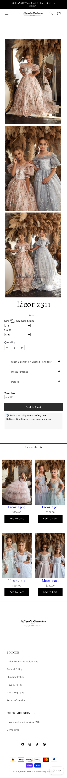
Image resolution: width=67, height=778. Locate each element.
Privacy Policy (14, 685)
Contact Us (13, 730)
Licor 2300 (17, 507)
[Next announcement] (60, 4)
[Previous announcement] (6, 4)
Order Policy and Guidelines (22, 661)
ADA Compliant (15, 692)
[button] (7, 13)
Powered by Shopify (45, 771)
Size (19, 320)
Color (7, 329)
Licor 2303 (50, 580)
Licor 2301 (50, 507)
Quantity (9, 342)
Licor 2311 (33, 304)
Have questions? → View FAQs (23, 722)
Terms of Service (16, 700)
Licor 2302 (16, 580)
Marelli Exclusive (28, 771)
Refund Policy (14, 669)
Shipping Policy (15, 677)
